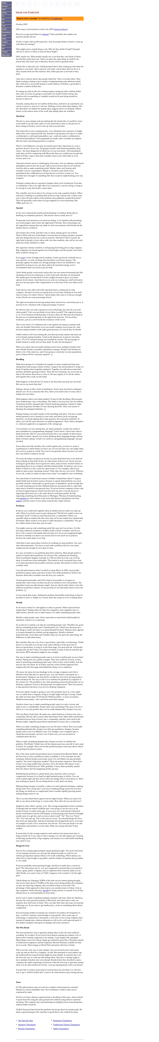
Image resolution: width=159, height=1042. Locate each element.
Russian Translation (26, 1028)
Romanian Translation (62, 1020)
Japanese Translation (27, 1024)
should (46, 890)
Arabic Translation (61, 1028)
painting (23, 498)
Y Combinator (56, 18)
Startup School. (60, 29)
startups (45, 34)
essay (23, 257)
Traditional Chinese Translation (66, 1024)
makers (19, 501)
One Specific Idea (25, 1020)
